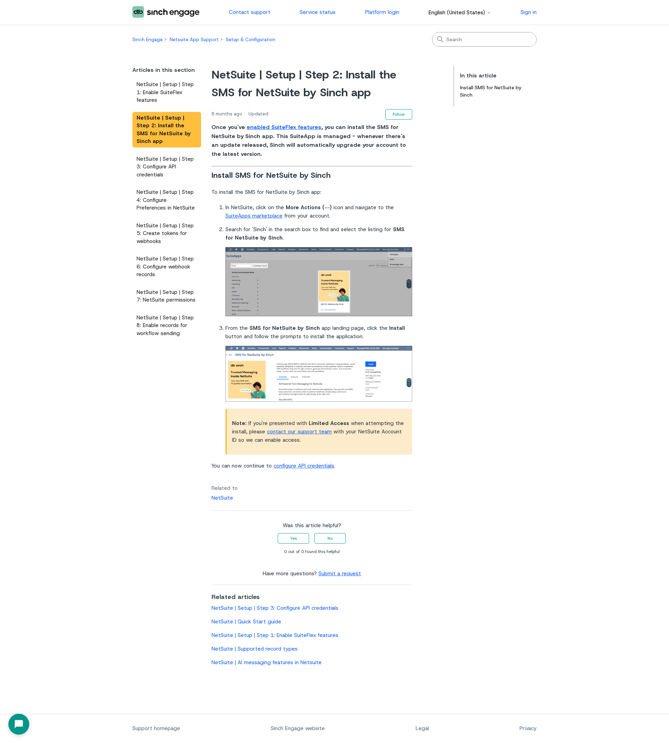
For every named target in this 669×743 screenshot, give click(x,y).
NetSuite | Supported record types (255, 648)
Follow (399, 114)
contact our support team (299, 431)
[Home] (165, 12)
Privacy (528, 728)
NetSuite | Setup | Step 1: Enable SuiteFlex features (165, 92)
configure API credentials (304, 465)
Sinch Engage (147, 40)
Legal (422, 728)
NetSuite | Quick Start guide (246, 621)
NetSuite (222, 497)
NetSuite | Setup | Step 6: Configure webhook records (165, 266)
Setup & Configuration (250, 40)
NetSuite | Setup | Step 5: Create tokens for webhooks (165, 233)
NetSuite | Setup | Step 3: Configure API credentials (165, 167)
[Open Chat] (18, 724)
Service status (318, 12)
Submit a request (339, 573)
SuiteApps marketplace (254, 215)
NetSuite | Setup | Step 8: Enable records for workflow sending (165, 325)
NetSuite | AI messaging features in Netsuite (267, 662)
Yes (293, 538)
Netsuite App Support (194, 40)
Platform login (382, 12)
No (330, 538)
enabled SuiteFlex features (284, 127)
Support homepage (156, 728)
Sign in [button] (529, 12)
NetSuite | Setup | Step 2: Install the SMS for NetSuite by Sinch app (164, 129)
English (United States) (458, 13)
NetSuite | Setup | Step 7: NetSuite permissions (166, 296)
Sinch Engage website (298, 728)
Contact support (249, 12)
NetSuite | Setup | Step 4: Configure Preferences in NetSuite (166, 200)
